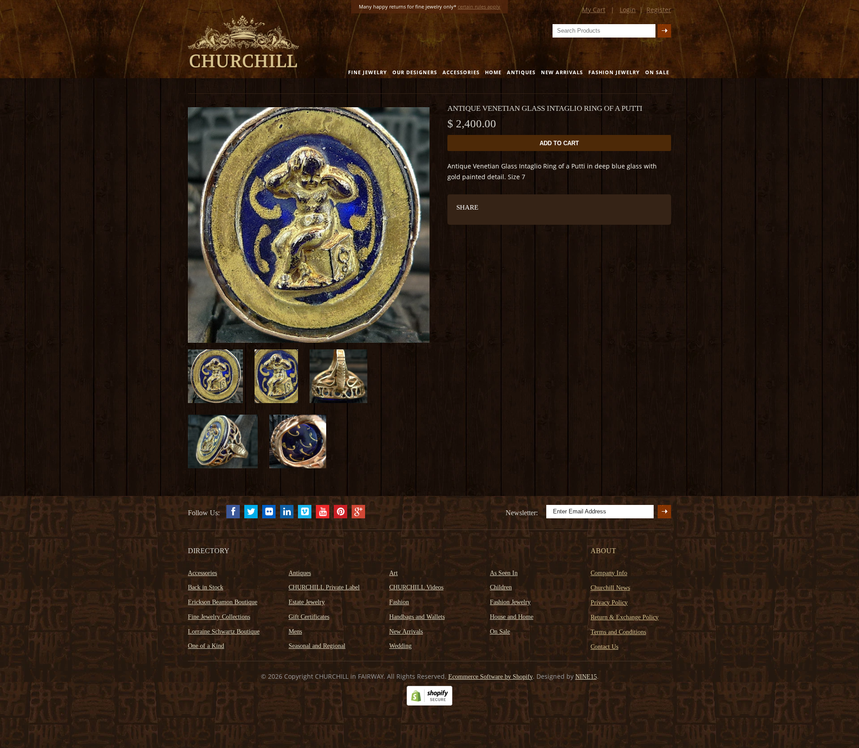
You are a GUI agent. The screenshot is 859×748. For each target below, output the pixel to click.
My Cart (593, 9)
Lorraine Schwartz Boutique (223, 631)
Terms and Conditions (618, 632)
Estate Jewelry (307, 602)
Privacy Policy (609, 602)
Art (393, 573)
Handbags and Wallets (417, 617)
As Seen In (504, 573)
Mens (295, 631)
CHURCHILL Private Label (324, 587)
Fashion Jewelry (614, 72)
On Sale (657, 72)
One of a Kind (206, 646)
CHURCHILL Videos (416, 587)
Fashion (399, 602)
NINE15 (586, 676)
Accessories (461, 72)
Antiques (521, 72)
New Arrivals (562, 72)
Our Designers (414, 72)
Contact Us (604, 646)
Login (628, 9)
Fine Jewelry (367, 72)
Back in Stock (205, 587)
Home (493, 72)
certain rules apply (479, 6)
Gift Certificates (309, 617)
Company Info (609, 573)
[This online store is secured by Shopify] (429, 703)
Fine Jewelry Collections (219, 617)
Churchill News (610, 587)
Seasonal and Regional (317, 646)
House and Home (511, 617)
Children (501, 587)
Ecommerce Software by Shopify (490, 676)
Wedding (400, 646)
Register (658, 9)
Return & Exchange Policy (625, 617)
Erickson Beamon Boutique (222, 602)
